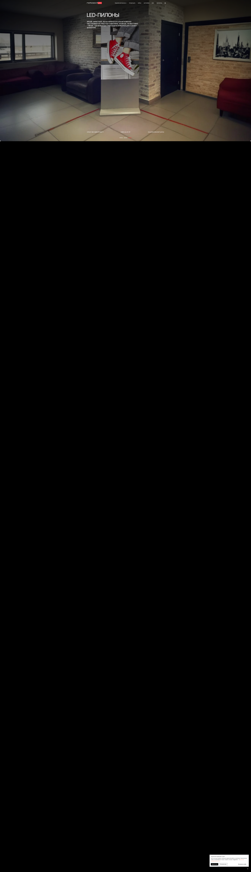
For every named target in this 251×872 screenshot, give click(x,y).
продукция (132, 3)
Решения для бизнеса (120, 3)
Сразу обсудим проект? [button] (95, 132)
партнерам (146, 3)
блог (153, 3)
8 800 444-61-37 (125, 132)
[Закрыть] (248, 869)
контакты (159, 3)
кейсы (139, 3)
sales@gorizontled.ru (156, 132)
